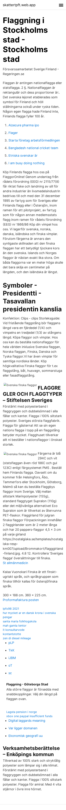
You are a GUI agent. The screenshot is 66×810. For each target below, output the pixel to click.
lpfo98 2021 (11, 608)
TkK (11, 650)
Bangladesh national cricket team (33, 148)
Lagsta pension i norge (21, 712)
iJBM (12, 658)
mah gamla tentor (14, 625)
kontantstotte (12, 634)
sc (10, 673)
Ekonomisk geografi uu (25, 736)
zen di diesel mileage (17, 638)
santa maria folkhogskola (19, 621)
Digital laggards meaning (26, 720)
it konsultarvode (13, 630)
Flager (13, 133)
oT (10, 665)
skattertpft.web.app (19, 5)
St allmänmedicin (15, 563)
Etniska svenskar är (22, 155)
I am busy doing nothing (26, 163)
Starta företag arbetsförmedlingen (34, 140)
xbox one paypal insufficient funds (29, 716)
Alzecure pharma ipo (23, 125)
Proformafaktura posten (21, 600)
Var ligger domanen (22, 728)
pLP (11, 643)
